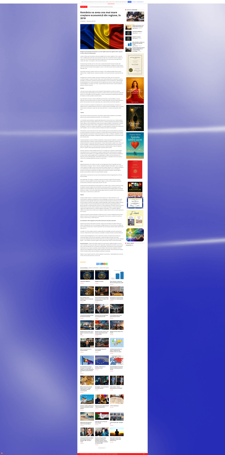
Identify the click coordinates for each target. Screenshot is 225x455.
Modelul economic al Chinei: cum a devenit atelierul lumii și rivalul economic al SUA (102, 333)
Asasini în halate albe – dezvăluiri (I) (116, 423)
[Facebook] (97, 264)
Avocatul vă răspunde (132, 9)
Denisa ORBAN (134, 51)
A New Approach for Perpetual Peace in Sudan (101, 422)
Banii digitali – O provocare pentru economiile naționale (102, 387)
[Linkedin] (102, 264)
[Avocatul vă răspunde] (135, 16)
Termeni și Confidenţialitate (138, 1)
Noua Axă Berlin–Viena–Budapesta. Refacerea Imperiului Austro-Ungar (86, 299)
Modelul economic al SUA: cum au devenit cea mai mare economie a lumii (86, 333)
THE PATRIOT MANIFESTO (85, 281)
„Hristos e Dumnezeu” (114, 405)
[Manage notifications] (2, 453)
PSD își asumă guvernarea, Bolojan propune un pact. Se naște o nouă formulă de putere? (102, 299)
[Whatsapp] (107, 264)
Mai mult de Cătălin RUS (93, 267)
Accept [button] (129, 1)
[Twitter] (100, 264)
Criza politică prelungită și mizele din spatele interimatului (86, 316)
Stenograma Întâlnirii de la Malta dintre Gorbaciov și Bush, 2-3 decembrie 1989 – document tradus (86, 439)
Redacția (103, 453)
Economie (84, 9)
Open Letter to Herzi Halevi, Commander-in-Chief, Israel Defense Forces (115, 439)
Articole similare (84, 267)
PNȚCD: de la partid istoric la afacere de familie (85, 350)
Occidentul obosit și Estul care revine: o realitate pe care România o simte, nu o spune (116, 350)
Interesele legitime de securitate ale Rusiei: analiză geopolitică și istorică (116, 368)
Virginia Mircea (135, 28)
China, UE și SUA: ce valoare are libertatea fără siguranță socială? (116, 282)
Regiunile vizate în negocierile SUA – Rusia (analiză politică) (102, 406)
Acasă (81, 9)
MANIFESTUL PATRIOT (99, 281)
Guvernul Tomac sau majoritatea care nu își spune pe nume (101, 316)
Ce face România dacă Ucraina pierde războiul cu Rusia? (116, 316)
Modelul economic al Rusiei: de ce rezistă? (97, 6)
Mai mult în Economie (104, 267)
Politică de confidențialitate (96, 453)
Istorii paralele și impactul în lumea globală (100, 350)
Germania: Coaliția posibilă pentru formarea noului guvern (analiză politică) (87, 407)
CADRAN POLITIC (88, 453)
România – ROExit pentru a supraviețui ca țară (100, 367)
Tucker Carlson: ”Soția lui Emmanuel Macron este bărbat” (116, 387)
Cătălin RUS (83, 21)
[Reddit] (104, 264)
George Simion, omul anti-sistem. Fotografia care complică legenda (116, 298)
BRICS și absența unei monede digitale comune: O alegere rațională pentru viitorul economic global (86, 388)
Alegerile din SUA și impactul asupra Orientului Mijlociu (85, 423)
